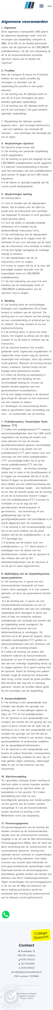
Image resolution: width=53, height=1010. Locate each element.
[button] (41, 5)
